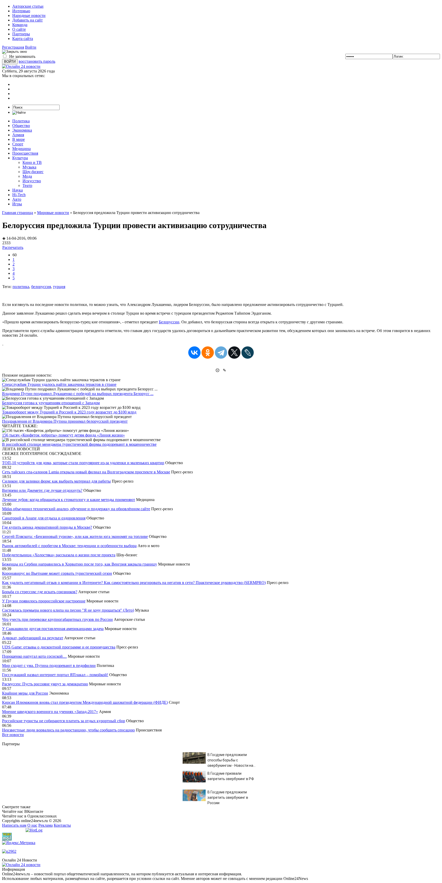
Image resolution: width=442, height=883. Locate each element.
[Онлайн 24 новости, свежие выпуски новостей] (21, 66)
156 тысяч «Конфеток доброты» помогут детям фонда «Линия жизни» (63, 435)
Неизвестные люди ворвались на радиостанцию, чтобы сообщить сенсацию (68, 730)
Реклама (45, 825)
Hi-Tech (19, 195)
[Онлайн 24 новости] (21, 865)
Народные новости (29, 15)
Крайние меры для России (25, 693)
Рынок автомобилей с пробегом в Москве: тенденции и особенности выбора (69, 546)
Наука (17, 190)
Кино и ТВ (32, 162)
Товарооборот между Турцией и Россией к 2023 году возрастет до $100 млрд (69, 412)
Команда (19, 25)
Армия (18, 135)
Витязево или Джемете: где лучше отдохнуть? (42, 490)
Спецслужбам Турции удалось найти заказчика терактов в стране (59, 384)
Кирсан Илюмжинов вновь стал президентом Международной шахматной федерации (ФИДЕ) (85, 702)
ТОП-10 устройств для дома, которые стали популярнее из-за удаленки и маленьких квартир (83, 463)
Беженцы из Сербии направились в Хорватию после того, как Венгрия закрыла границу (79, 564)
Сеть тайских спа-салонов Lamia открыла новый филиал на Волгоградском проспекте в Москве (86, 472)
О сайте (19, 29)
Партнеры (21, 34)
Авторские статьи (27, 6)
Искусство (32, 181)
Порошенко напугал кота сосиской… (34, 656)
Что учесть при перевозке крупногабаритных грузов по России (57, 619)
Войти (30, 47)
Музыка (29, 167)
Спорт (17, 144)
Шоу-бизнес (33, 171)
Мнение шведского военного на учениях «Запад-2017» (50, 711)
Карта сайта (22, 38)
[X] (234, 352)
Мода (27, 176)
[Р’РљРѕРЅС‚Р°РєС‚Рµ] (194, 352)
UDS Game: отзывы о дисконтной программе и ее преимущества (58, 647)
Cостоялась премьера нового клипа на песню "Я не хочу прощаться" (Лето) (68, 610)
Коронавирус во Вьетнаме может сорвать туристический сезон (57, 573)
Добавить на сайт (27, 20)
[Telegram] (221, 352)
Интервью (21, 11)
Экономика (22, 130)
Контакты (62, 825)
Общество (21, 125)
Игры (17, 204)
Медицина (21, 148)
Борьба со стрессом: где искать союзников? (39, 592)
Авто (16, 199)
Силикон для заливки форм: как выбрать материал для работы (56, 481)
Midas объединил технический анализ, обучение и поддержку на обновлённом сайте (76, 509)
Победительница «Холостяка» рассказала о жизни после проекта (58, 555)
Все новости (13, 734)
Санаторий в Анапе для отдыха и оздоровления (43, 518)
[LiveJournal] (247, 352)
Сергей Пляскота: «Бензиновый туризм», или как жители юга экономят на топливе (75, 536)
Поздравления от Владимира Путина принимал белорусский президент (65, 421)
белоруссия (41, 286)
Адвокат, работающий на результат (32, 638)
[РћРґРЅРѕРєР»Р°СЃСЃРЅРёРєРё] (208, 352)
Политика (21, 121)
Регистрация (13, 47)
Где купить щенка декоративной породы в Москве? (47, 527)
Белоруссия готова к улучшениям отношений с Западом (51, 403)
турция (59, 286)
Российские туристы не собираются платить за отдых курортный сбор (63, 721)
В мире (18, 139)
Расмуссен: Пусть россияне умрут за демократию (45, 684)
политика (21, 286)
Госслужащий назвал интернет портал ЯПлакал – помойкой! (55, 675)
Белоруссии (169, 322)
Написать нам (14, 825)
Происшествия (25, 153)
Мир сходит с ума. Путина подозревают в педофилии (49, 665)
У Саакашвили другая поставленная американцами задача (53, 628)
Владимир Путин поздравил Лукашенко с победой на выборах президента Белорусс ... (77, 393)
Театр (27, 185)
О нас (32, 825)
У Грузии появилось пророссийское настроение (43, 601)
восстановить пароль (37, 61)
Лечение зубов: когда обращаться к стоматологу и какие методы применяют (68, 499)
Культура (20, 158)
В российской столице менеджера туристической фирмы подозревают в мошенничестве (79, 444)
